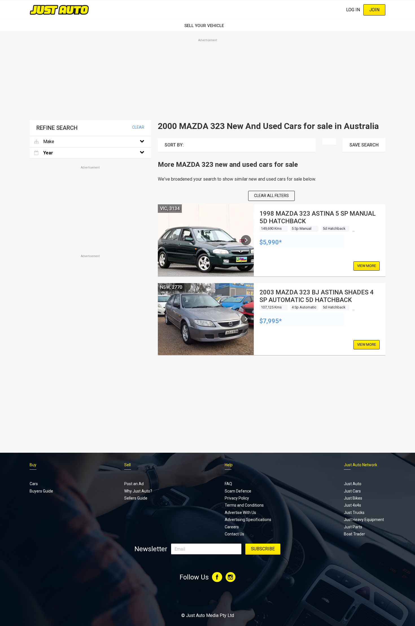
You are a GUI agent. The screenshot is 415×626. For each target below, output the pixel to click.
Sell (127, 465)
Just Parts (353, 527)
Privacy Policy (237, 498)
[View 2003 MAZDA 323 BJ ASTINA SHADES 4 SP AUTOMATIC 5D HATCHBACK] (246, 319)
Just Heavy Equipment (364, 519)
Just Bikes (353, 498)
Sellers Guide (135, 498)
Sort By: (174, 145)
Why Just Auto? (138, 491)
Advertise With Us (240, 512)
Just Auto (352, 483)
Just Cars (352, 491)
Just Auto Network (360, 465)
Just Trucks (354, 512)
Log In (353, 9)
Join (374, 9)
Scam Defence (238, 491)
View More (366, 266)
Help (229, 465)
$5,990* (270, 242)
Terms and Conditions (244, 505)
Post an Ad (134, 483)
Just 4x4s (352, 505)
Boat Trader (354, 534)
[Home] (59, 10)
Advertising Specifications (248, 519)
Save (364, 145)
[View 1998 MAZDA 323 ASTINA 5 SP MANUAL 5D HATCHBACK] (246, 240)
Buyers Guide (41, 491)
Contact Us (234, 534)
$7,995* (270, 321)
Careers (232, 527)
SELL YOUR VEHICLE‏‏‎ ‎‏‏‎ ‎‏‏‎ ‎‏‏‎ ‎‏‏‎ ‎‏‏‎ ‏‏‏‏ (207, 25)
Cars (34, 483)
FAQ (228, 483)
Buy (33, 465)
